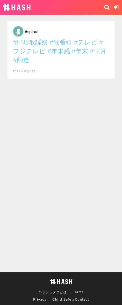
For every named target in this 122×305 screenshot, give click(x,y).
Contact (82, 299)
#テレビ (85, 42)
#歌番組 (60, 42)
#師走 (21, 60)
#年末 (80, 51)
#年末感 (58, 51)
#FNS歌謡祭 (30, 42)
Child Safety (63, 299)
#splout (31, 31)
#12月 (98, 51)
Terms (78, 292)
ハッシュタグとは (52, 292)
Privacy (39, 299)
